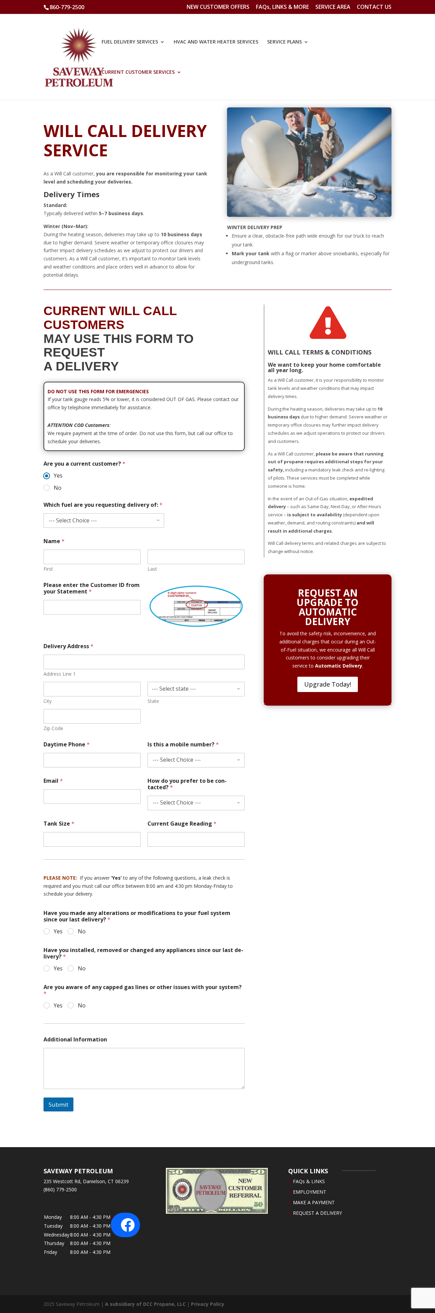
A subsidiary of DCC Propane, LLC (145, 1304)
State (153, 701)
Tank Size (59, 823)
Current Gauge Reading (181, 823)
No (58, 487)
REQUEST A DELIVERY (317, 1213)
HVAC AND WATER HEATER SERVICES (216, 42)
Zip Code (53, 728)
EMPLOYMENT (309, 1192)
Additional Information (75, 1039)
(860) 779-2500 (60, 1189)
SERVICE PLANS (284, 42)
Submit (58, 1104)
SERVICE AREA (332, 7)
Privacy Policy (207, 1304)
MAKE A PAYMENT (314, 1202)
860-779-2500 (67, 7)
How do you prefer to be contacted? (187, 784)
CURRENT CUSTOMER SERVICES (138, 72)
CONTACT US (374, 7)
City (48, 701)
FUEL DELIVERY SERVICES (130, 42)
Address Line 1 (60, 674)
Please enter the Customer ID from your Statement (92, 588)
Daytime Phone (67, 744)
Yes (58, 475)
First (48, 569)
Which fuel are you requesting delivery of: (103, 505)
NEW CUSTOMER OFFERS (218, 7)
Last (152, 569)
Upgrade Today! (327, 684)
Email (53, 781)
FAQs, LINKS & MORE (282, 7)
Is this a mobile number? (183, 744)
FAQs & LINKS (309, 1181)
